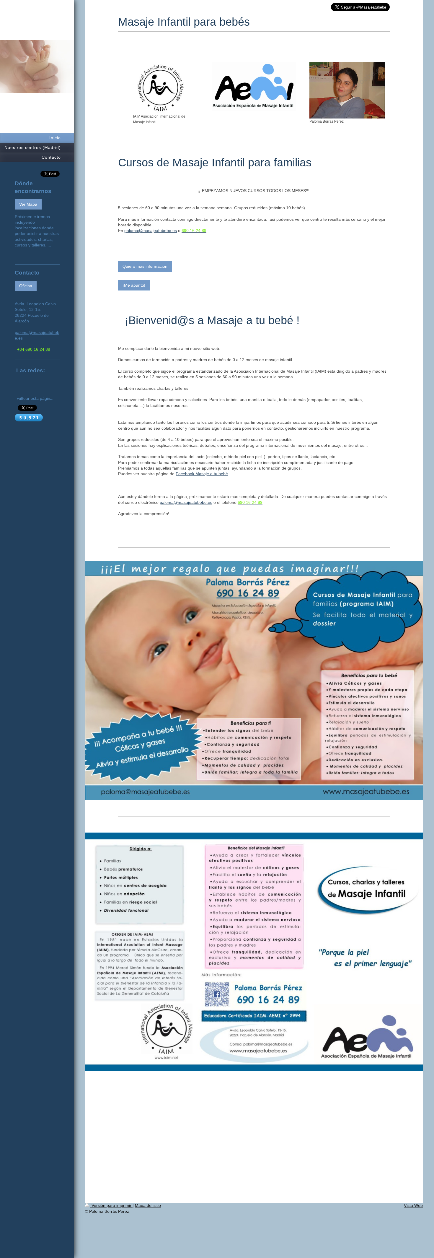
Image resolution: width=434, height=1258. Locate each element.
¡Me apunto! (134, 285)
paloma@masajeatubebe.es (150, 230)
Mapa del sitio (148, 1205)
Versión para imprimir (111, 1205)
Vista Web (413, 1205)
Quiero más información (145, 266)
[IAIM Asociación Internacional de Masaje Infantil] (160, 87)
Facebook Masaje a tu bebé (202, 473)
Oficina (25, 285)
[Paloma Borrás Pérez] (347, 90)
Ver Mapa (28, 204)
